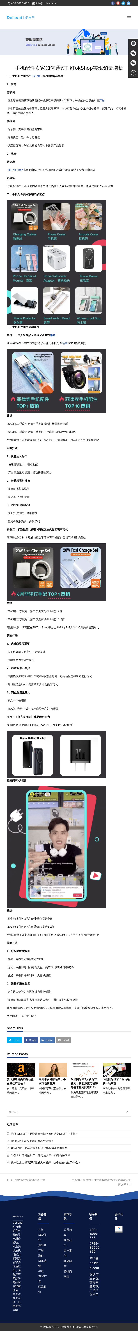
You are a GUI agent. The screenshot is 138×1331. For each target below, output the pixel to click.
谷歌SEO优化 (42, 1234)
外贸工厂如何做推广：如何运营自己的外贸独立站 (40, 1155)
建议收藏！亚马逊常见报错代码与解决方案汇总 (39, 1148)
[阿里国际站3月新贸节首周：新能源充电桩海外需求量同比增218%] (85, 1070)
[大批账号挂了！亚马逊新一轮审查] (117, 1070)
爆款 (53, 335)
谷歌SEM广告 (42, 1276)
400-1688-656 (20, 3)
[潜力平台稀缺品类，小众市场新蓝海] (53, 1070)
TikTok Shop (15, 170)
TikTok (35, 76)
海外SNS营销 (42, 1260)
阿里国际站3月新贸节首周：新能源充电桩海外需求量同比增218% (84, 1083)
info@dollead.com (46, 3)
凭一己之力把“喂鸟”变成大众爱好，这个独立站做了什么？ (45, 1162)
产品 (102, 100)
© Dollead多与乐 (49, 1326)
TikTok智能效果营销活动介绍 (27, 1180)
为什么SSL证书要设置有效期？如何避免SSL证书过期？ (44, 1133)
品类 (64, 343)
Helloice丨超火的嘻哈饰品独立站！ (32, 1141)
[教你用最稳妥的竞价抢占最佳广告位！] (21, 1070)
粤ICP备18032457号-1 (85, 1326)
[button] (14, 1040)
